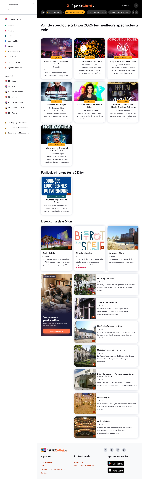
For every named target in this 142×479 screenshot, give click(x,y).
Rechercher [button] (11, 5)
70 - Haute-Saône (15, 102)
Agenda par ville (13, 67)
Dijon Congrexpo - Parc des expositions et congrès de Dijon (116, 375)
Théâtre (11, 31)
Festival (11, 36)
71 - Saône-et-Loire (16, 108)
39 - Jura (11, 86)
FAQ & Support (46, 462)
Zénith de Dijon (49, 253)
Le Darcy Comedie (105, 278)
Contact (44, 473)
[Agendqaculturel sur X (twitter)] (105, 450)
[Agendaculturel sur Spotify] (124, 450)
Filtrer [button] (9, 10)
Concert (11, 26)
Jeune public (13, 41)
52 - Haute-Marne (15, 92)
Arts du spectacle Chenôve (119, 12)
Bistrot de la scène (84, 253)
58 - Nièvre (12, 97)
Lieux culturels (13, 62)
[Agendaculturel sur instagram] (118, 450)
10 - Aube (12, 81)
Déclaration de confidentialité (53, 469)
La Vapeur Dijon (116, 253)
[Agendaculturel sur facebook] (112, 450)
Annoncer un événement (84, 466)
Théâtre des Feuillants (107, 302)
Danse (10, 46)
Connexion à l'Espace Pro (17, 133)
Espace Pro (78, 462)
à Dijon (56, 62)
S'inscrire (126, 5)
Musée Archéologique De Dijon (111, 350)
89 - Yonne (12, 113)
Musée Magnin (103, 397)
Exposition (12, 56)
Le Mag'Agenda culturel (16, 123)
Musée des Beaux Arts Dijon (109, 326)
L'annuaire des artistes (16, 128)
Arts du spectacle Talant (97, 12)
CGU (42, 466)
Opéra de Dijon (104, 421)
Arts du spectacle (15, 51)
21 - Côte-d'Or (15, 19)
